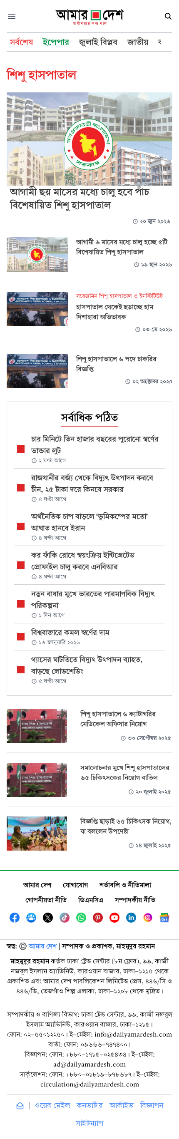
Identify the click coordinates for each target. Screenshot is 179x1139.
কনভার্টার (90, 1105)
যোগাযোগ (75, 885)
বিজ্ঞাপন (151, 1105)
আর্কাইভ (121, 1105)
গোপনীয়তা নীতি (46, 900)
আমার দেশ (37, 885)
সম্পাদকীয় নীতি (135, 900)
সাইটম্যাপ (89, 1123)
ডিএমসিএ (90, 900)
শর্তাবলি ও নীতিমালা (125, 885)
